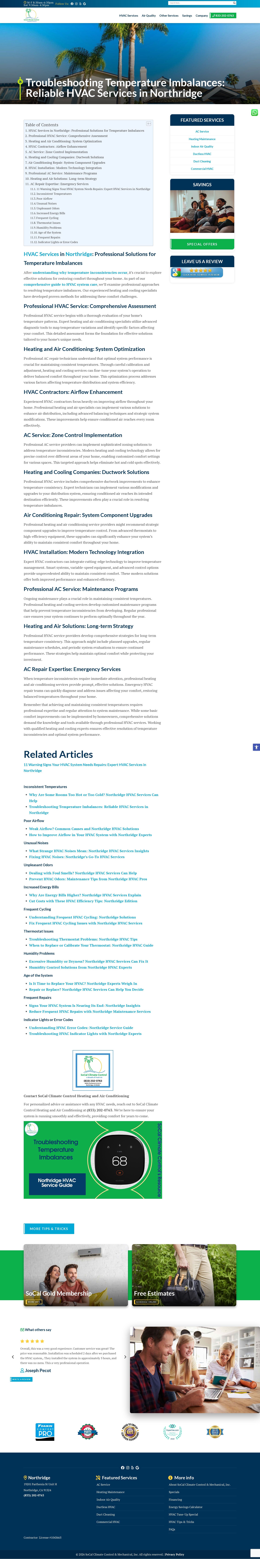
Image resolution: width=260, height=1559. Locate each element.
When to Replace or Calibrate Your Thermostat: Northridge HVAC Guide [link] (91, 945)
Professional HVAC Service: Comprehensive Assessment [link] (68, 136)
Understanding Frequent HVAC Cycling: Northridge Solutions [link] (82, 917)
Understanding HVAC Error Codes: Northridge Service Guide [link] (81, 1027)
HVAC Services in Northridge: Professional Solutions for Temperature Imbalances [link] (86, 130)
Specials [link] (174, 1492)
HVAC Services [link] (41, 254)
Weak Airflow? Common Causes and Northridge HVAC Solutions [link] (84, 828)
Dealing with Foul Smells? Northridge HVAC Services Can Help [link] (83, 873)
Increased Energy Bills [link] (51, 213)
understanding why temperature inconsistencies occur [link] (80, 272)
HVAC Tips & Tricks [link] (181, 1522)
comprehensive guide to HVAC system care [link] (60, 284)
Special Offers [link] (202, 244)
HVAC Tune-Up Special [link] (183, 1514)
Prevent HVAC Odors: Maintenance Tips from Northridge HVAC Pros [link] (88, 879)
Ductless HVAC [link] (202, 153)
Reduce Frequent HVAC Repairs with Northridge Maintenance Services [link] (90, 1011)
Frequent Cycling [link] (47, 218)
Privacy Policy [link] (174, 1554)
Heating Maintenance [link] (202, 138)
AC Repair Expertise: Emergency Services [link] (59, 184)
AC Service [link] (202, 131)
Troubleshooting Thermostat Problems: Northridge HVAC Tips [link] (83, 939)
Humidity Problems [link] (49, 227)
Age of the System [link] (49, 232)
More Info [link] (34, 1302)
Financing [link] (175, 1499)
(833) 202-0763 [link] (99, 1110)
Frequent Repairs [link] (49, 237)
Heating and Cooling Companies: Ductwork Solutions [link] (66, 157)
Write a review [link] (21, 1379)
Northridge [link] (79, 254)
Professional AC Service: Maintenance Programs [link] (63, 173)
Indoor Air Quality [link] (202, 146)
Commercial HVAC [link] (202, 168)
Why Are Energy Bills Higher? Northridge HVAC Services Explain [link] (85, 895)
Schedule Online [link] (146, 1302)
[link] (72, 4)
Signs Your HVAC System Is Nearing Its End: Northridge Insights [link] (84, 1005)
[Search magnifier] (234, 3)
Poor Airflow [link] (44, 198)
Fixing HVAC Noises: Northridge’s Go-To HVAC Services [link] (77, 856)
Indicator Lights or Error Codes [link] (58, 242)
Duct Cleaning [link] (202, 161)
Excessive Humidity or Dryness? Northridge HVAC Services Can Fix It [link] (88, 961)
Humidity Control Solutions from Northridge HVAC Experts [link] (80, 967)
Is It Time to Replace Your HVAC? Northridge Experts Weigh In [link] (83, 983)
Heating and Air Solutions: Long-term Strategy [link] (63, 179)
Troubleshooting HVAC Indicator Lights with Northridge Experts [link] (85, 1033)
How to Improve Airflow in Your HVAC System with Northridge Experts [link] (90, 834)
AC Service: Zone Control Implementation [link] (58, 152)
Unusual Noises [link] (47, 203)
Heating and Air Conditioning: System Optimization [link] (65, 141)
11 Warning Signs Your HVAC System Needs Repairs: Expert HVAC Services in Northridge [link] (93, 189)
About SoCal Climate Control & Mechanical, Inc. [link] (199, 1484)
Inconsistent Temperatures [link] (54, 194)
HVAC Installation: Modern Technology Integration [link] (65, 168)
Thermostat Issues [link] (48, 223)
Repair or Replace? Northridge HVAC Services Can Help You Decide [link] (86, 989)
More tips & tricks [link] (49, 1229)
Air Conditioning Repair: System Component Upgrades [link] (66, 162)
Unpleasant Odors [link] (48, 208)
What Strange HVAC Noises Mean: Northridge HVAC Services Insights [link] (89, 851)
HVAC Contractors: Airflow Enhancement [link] (58, 146)
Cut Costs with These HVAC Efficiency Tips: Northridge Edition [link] (83, 901)
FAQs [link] (172, 1529)
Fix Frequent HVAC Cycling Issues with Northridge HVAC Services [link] (85, 923)
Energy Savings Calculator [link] (185, 1507)
